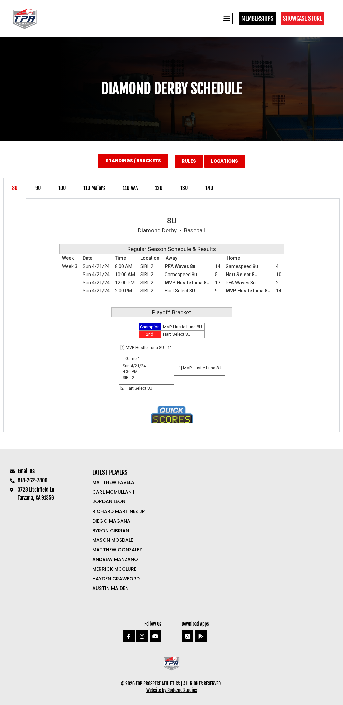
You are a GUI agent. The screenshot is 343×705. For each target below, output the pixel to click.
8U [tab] (15, 188)
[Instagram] (142, 636)
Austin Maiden (110, 588)
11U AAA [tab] (130, 188)
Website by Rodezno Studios (171, 690)
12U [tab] (159, 188)
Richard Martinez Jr (118, 511)
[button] (227, 18)
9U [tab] (38, 188)
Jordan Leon (108, 501)
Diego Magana (111, 521)
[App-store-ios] (187, 636)
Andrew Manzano (115, 559)
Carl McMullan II (114, 492)
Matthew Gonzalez (117, 549)
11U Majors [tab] (94, 188)
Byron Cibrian (110, 530)
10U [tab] (62, 188)
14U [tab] (209, 188)
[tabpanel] (171, 315)
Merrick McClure (114, 569)
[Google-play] (201, 636)
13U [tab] (184, 188)
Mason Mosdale (112, 540)
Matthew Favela (113, 482)
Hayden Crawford (116, 578)
